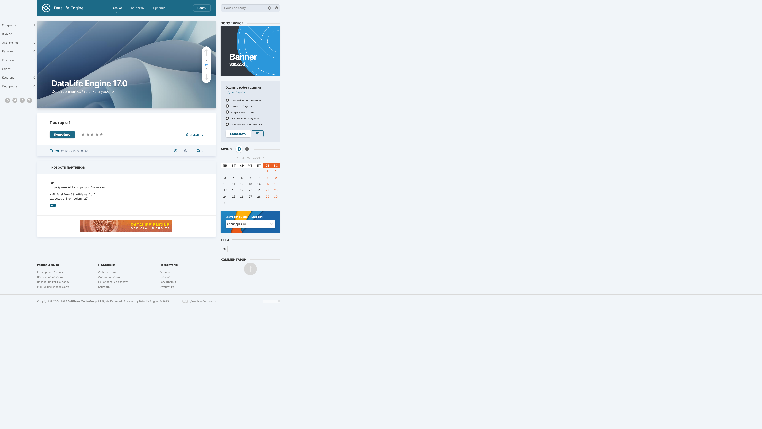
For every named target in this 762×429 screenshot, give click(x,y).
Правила (159, 8)
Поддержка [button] (106, 264)
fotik (57, 150)
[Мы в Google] (29, 100)
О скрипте (18, 25)
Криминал (18, 60)
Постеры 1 (60, 122)
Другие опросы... (237, 92)
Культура (18, 77)
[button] (206, 52)
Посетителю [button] (169, 264)
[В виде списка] (247, 149)
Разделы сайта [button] (48, 264)
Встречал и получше (244, 118)
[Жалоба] (176, 150)
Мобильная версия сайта (53, 286)
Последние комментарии (53, 281)
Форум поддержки (110, 277)
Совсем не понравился (246, 124)
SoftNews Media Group (82, 301)
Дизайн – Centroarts (203, 301)
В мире (18, 34)
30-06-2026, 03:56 (76, 150)
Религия (18, 51)
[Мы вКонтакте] (7, 100)
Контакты (137, 8)
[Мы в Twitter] (14, 100)
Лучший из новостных (246, 100)
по (224, 248)
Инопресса (18, 86)
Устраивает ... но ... (243, 112)
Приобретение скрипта (113, 281)
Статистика (167, 286)
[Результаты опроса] (258, 133)
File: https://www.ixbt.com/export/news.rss (73, 185)
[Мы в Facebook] (22, 100)
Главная (116, 8)
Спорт (18, 69)
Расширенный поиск (50, 272)
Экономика (18, 42)
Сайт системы (107, 272)
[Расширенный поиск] (269, 8)
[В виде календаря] (239, 149)
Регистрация (168, 281)
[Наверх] (250, 269)
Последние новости (50, 277)
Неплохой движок (243, 106)
